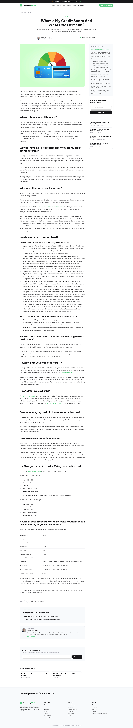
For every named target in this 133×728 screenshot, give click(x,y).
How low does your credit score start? (101, 74)
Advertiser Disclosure (49, 718)
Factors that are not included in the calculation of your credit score (101, 66)
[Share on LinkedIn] (32, 601)
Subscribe (77, 657)
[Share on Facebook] (28, 601)
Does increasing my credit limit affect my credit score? (100, 80)
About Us (46, 711)
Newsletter (81, 5)
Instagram (94, 709)
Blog (25, 12)
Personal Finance (72, 709)
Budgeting (70, 707)
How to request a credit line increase (100, 83)
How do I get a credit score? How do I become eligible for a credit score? (101, 70)
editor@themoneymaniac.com (99, 713)
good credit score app (53, 403)
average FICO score (34, 471)
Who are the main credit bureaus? (100, 49)
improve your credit (28, 396)
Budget (59, 5)
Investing (70, 711)
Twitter (28, 636)
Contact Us (46, 713)
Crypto (70, 715)
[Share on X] (25, 601)
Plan (64, 5)
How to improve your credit (98, 76)
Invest (69, 5)
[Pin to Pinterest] (35, 601)
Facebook (94, 707)
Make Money (71, 705)
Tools (74, 5)
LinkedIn (33, 636)
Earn (53, 5)
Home (21, 12)
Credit (29, 12)
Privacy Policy (47, 715)
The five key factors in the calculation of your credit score (100, 62)
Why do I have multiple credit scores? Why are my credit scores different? (100, 52)
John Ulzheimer (67, 373)
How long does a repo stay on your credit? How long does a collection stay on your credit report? (101, 92)
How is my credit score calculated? (100, 59)
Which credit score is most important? (100, 56)
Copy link (42, 601)
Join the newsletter (106, 5)
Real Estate (71, 713)
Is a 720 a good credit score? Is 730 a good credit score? (101, 86)
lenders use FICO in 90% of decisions (51, 207)
